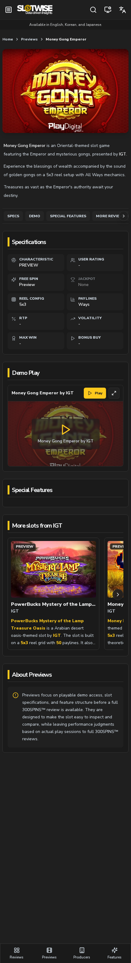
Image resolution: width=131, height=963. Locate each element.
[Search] (93, 10)
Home (7, 39)
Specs (13, 216)
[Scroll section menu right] (124, 216)
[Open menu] (8, 10)
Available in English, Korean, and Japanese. (65, 24)
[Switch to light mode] (108, 10)
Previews (29, 39)
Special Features (68, 216)
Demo (34, 216)
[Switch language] (122, 10)
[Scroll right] (117, 594)
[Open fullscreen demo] (113, 393)
